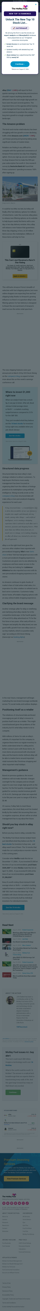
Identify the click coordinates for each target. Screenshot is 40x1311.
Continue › (20, 64)
